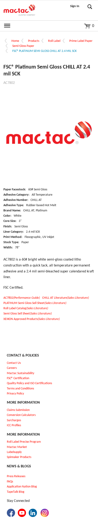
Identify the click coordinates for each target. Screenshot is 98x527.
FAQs (10, 481)
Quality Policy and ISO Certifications (29, 383)
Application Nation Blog (22, 486)
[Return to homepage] (19, 10)
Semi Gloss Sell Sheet (27, 313)
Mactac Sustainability (20, 373)
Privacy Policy (15, 393)
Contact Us (14, 363)
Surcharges (14, 420)
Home (15, 41)
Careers (12, 368)
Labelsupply (14, 452)
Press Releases (16, 476)
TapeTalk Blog (15, 492)
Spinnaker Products (19, 457)
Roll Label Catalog (25, 308)
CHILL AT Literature (65, 298)
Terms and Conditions (20, 388)
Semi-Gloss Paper (23, 46)
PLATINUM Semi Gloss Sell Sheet (34, 303)
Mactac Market (17, 447)
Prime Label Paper (81, 41)
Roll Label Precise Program (24, 442)
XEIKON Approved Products (31, 319)
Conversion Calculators (21, 415)
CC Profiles (14, 425)
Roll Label (54, 41)
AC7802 (21, 298)
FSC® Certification (18, 378)
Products (33, 41)
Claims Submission (18, 410)
